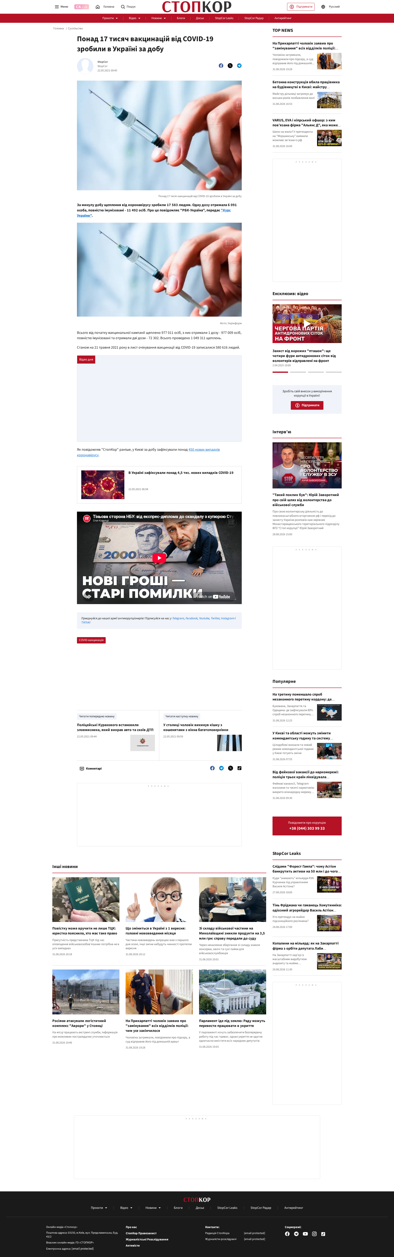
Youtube (204, 618)
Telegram (178, 618)
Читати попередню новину (97, 716)
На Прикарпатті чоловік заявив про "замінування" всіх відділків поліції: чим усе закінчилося (157, 1025)
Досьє (200, 18)
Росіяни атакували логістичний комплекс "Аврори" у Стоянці (79, 1023)
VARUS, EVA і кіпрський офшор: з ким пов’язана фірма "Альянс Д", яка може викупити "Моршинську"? (305, 125)
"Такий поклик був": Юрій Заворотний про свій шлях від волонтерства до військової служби (306, 500)
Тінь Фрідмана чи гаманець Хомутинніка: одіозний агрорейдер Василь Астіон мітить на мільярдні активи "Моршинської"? (307, 913)
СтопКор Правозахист (141, 1233)
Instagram (227, 618)
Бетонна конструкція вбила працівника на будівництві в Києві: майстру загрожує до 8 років (306, 87)
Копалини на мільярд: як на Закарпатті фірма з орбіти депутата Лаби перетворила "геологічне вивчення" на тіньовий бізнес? (306, 951)
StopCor (102, 62)
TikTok (85, 622)
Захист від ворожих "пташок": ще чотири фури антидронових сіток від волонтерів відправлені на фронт (304, 356)
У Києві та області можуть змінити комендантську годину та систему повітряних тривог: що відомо (302, 738)
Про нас (131, 1227)
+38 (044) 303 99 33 (307, 828)
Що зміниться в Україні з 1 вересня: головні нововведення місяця (156, 931)
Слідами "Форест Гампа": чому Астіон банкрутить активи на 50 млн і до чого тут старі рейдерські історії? (305, 871)
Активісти (133, 1246)
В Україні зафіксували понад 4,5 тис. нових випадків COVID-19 (181, 472)
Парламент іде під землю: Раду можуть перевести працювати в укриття (232, 1023)
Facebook (191, 618)
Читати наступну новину (181, 716)
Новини (156, 18)
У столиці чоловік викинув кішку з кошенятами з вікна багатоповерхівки (195, 727)
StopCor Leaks (224, 18)
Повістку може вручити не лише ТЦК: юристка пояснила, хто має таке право (84, 931)
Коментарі (94, 768)
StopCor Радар (253, 18)
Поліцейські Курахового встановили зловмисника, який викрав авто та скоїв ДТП (115, 727)
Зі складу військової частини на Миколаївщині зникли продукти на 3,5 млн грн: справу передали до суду (232, 933)
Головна (58, 28)
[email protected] (83, 1249)
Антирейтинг (283, 18)
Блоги (181, 18)
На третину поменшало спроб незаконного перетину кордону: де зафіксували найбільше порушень (302, 699)
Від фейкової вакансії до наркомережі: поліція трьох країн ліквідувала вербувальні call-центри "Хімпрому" (306, 777)
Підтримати (304, 7)
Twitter (215, 618)
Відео (132, 18)
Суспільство (75, 28)
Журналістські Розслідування (147, 1240)
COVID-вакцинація (91, 640)
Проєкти (108, 18)
